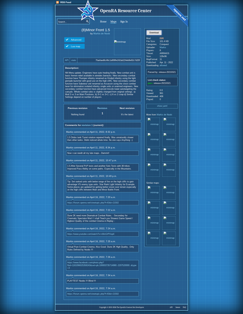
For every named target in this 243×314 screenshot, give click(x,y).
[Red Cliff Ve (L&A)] (153, 169)
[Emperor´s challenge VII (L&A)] (153, 154)
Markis (163, 47)
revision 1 (87, 125)
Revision (102, 108)
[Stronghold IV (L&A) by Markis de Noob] (153, 192)
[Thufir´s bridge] (169, 139)
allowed (163, 65)
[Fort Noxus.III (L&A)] (169, 154)
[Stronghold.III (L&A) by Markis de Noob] (153, 223)
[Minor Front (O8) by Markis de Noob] (153, 238)
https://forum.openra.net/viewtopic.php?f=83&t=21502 (93, 203)
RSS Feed (65, 2)
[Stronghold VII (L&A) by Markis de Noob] (153, 207)
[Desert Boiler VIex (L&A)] (153, 124)
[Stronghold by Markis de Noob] (169, 223)
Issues (178, 307)
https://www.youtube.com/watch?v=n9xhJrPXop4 (90, 234)
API (67, 60)
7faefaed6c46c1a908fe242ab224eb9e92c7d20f (118, 60)
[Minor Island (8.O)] (169, 124)
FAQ (184, 307)
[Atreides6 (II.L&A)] (169, 169)
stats (73, 60)
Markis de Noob (101, 33)
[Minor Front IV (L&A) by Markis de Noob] (169, 238)
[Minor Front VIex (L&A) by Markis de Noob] (169, 207)
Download (154, 32)
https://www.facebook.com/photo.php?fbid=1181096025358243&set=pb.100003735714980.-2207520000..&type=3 (101, 265)
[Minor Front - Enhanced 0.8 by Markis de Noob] (169, 192)
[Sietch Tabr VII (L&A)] (153, 139)
